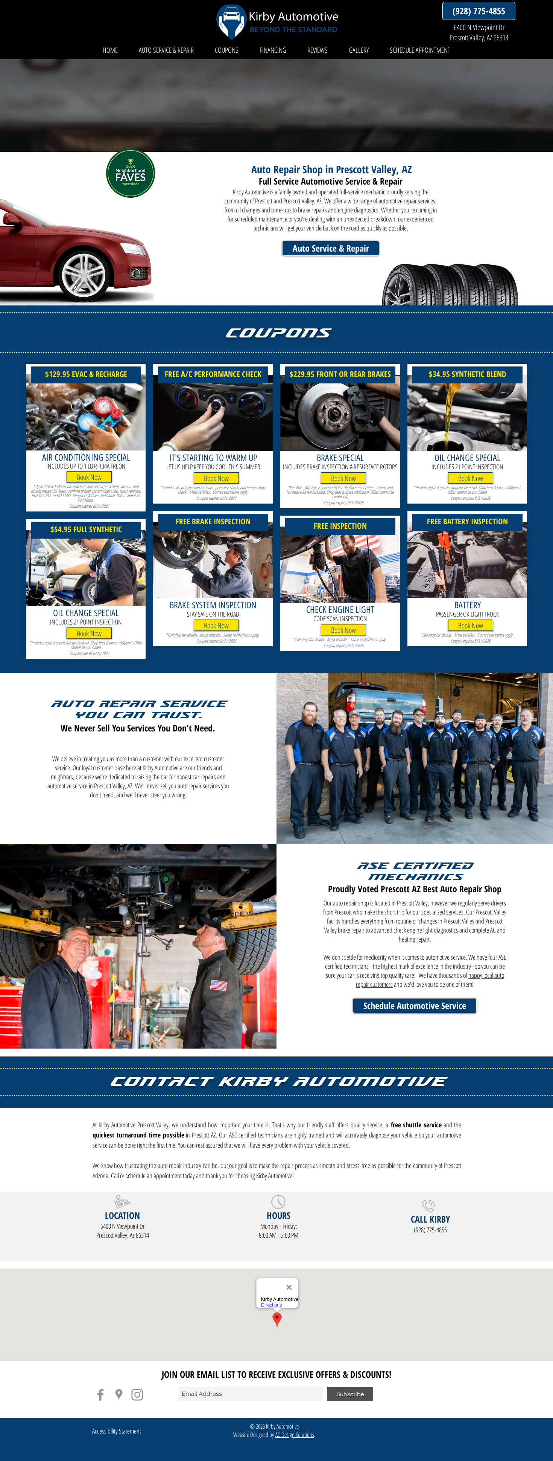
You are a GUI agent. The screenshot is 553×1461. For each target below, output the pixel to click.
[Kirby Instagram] (137, 1395)
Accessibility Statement (116, 1430)
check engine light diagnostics (425, 929)
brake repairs (312, 209)
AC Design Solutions (294, 1434)
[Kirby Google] (119, 1395)
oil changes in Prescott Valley (443, 920)
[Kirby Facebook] (100, 1395)
